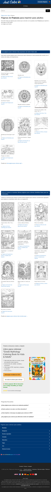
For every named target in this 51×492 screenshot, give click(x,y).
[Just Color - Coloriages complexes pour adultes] (20, 474)
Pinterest (25, 466)
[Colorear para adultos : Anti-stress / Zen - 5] (41, 107)
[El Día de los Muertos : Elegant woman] (24, 135)
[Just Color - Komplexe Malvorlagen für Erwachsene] (28, 474)
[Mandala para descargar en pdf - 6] (7, 132)
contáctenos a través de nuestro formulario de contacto (27, 484)
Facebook (21, 466)
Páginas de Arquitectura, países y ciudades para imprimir (7, 255)
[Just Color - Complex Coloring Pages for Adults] (16, 474)
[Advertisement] (25, 37)
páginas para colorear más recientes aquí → (17, 316)
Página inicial (4, 15)
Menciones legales (41, 469)
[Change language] (49, 2)
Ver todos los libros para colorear (13, 379)
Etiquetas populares (27, 469)
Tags (9, 15)
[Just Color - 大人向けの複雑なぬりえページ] (36, 474)
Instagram (30, 466)
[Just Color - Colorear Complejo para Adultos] (25, 474)
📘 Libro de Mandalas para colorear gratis (10, 454)
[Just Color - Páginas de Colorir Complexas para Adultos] (30, 474)
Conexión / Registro (42, 1)
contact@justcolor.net (25, 485)
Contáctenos (34, 469)
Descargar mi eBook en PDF (12, 374)
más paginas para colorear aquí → (15, 163)
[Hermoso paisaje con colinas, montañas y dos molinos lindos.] (7, 153)
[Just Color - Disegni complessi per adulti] (23, 474)
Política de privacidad (27, 470)
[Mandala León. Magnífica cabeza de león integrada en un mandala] (24, 73)
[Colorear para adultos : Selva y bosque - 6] (41, 126)
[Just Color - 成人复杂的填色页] (33, 474)
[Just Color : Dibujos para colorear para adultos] (12, 1)
